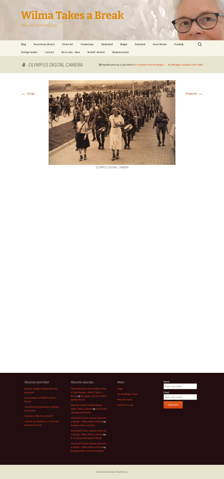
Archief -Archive (96, 52)
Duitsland (140, 44)
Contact (49, 52)
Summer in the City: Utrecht (38, 416)
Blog (23, 44)
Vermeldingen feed (127, 394)
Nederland (107, 44)
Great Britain (160, 44)
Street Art (67, 44)
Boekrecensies (120, 52)
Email (166, 392)
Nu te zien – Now (70, 52)
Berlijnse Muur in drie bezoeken (87, 450)
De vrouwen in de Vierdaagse (149, 64)
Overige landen (29, 52)
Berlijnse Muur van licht (83, 425)
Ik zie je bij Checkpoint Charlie (86, 438)
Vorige (28, 93)
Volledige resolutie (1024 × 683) (186, 64)
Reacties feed (124, 399)
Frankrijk (179, 44)
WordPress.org (125, 404)
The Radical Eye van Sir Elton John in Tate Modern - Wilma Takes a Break (88, 392)
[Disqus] (112, 229)
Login (120, 388)
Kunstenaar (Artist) (44, 44)
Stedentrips (87, 44)
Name (167, 381)
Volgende (194, 93)
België (123, 44)
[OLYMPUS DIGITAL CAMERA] (112, 122)
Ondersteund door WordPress (112, 471)
